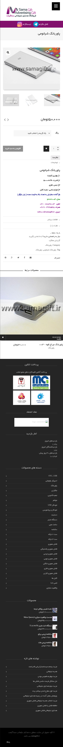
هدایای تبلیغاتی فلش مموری (46, 711)
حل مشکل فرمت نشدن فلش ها (45, 681)
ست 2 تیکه (52, 534)
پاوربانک (48, 245)
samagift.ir (35, 736)
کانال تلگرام (43, 24)
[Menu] (56, 6)
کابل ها (54, 578)
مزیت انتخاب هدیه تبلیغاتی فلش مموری (42, 701)
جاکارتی (54, 491)
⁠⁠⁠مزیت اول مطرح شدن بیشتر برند (44, 691)
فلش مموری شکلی (50, 564)
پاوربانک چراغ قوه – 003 (51, 345)
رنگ (57, 133)
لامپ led (54, 583)
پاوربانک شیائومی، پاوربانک (46, 250)
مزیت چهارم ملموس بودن (47, 676)
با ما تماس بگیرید (35, 237)
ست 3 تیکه (52, 539)
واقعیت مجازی (51, 588)
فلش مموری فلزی (50, 569)
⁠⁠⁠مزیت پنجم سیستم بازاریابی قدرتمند (43, 667)
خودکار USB (52, 505)
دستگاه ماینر (52, 520)
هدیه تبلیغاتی (51, 672)
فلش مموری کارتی (50, 573)
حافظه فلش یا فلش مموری (47, 706)
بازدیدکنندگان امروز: (49, 447)
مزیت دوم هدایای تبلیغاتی (47, 686)
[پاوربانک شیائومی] (8, 52)
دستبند (54, 515)
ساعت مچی (53, 525)
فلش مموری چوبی (50, 559)
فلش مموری (52, 544)
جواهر (55, 500)
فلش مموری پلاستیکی (49, 549)
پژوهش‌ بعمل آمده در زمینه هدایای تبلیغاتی (40, 696)
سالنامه (54, 530)
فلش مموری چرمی (50, 554)
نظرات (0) (54, 226)
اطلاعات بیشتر (52, 220)
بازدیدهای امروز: (50, 441)
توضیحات (54, 163)
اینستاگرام (27, 24)
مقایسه (55, 158)
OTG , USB (52, 476)
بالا (9, 742)
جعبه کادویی (52, 495)
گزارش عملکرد (54, 241)
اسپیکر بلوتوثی (51, 481)
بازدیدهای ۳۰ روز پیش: (48, 453)
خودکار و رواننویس (50, 510)
